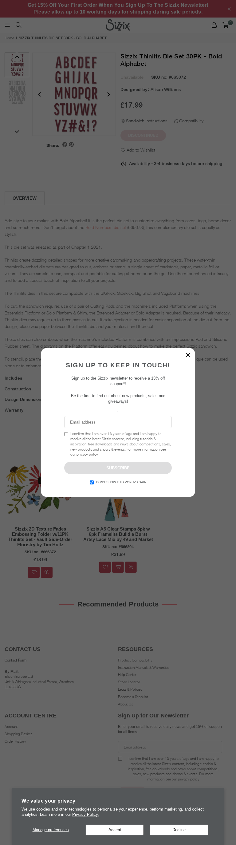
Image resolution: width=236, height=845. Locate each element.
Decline (179, 829)
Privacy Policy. (85, 814)
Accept (114, 829)
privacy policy (87, 454)
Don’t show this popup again (121, 482)
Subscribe (118, 468)
